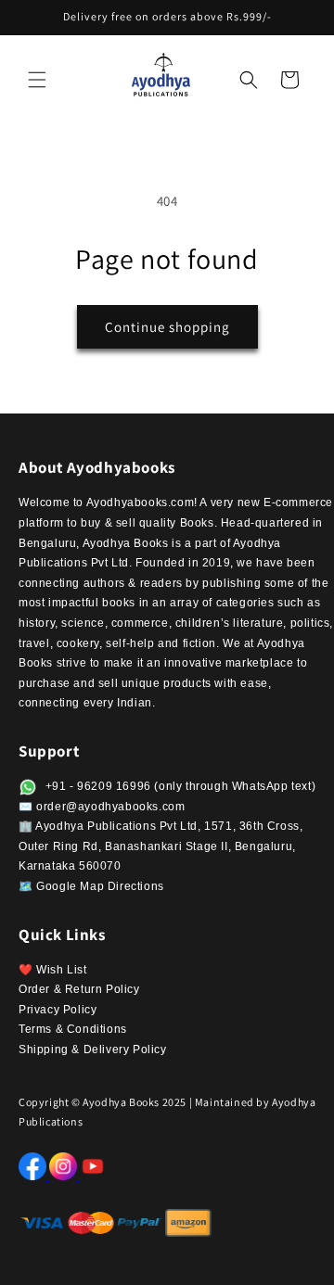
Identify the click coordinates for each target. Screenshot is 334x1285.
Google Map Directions (100, 886)
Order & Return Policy (79, 989)
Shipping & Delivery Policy (93, 1049)
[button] (37, 79)
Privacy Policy (57, 1009)
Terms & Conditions (73, 1029)
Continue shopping (167, 327)
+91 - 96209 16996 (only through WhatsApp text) (178, 786)
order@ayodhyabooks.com (110, 806)
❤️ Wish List (53, 969)
